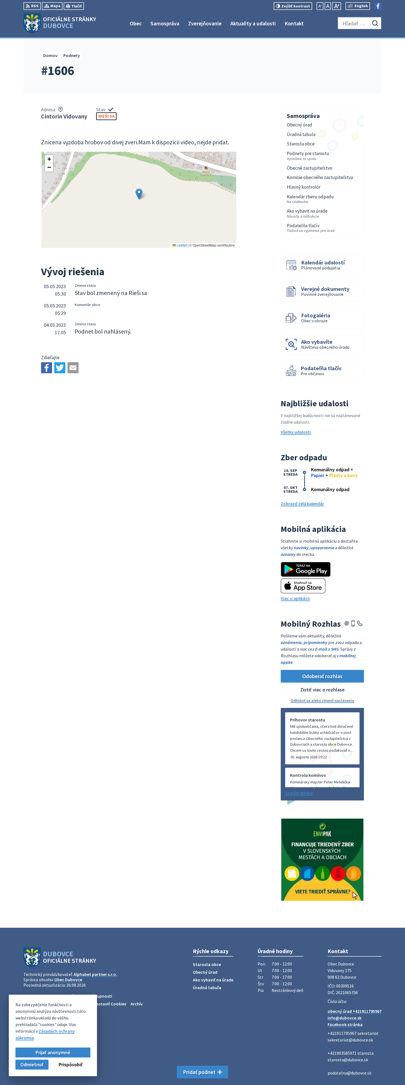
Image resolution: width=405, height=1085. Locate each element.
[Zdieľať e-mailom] (73, 367)
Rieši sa (106, 116)
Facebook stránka (345, 1024)
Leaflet (181, 245)
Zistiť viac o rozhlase (322, 689)
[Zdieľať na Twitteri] (59, 367)
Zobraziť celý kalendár (302, 503)
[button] (139, 194)
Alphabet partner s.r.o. (95, 974)
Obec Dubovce (68, 979)
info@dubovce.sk (344, 1018)
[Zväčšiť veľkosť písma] (336, 6)
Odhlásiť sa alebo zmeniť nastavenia (322, 700)
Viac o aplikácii (295, 598)
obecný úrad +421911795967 (355, 1011)
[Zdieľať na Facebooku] (46, 367)
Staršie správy (299, 793)
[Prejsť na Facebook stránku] (378, 6)
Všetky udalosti (296, 432)
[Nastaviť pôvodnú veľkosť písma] (328, 6)
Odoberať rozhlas (322, 676)
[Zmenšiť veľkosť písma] (320, 6)
